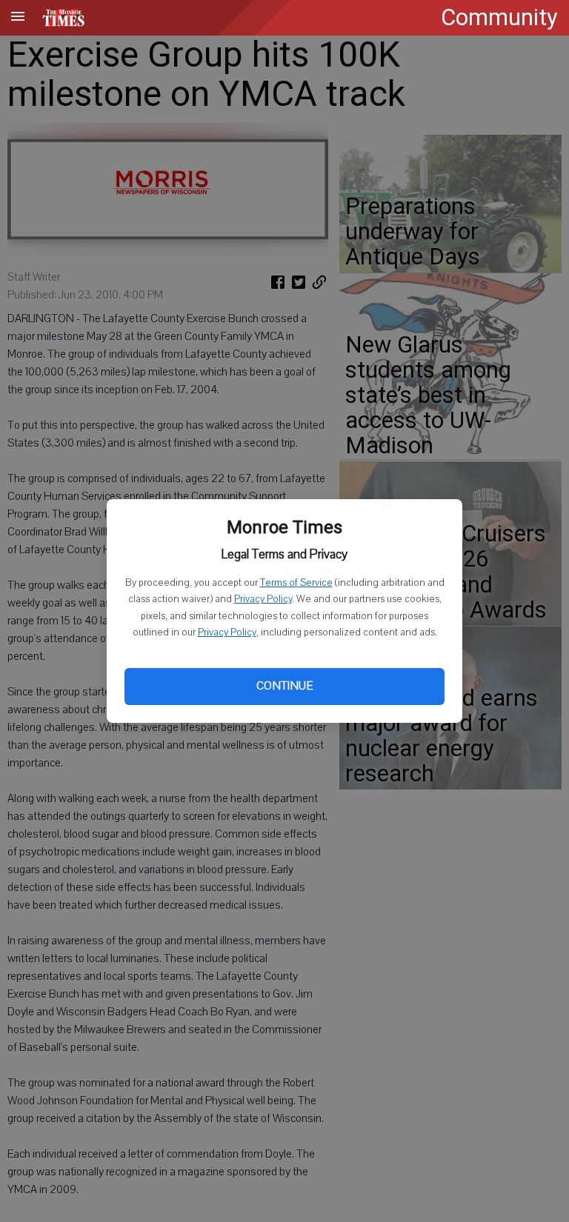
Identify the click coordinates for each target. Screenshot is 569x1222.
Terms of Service (296, 583)
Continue (284, 685)
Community (499, 17)
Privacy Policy (263, 599)
